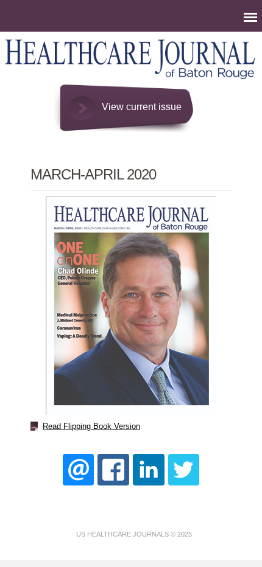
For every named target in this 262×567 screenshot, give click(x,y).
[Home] (131, 78)
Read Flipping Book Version (91, 426)
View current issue (142, 107)
